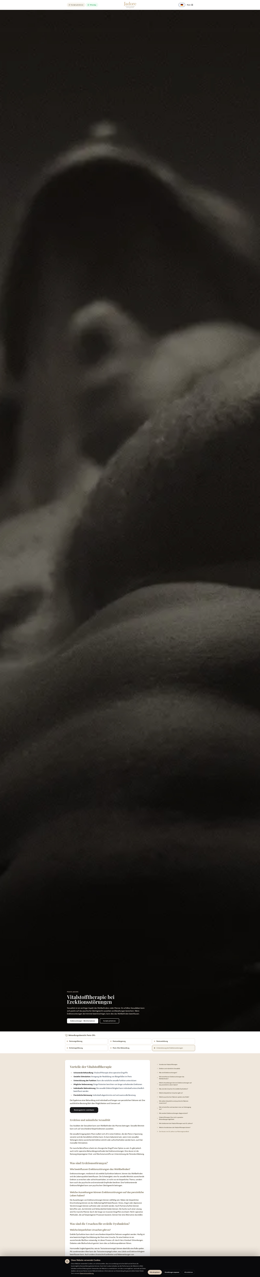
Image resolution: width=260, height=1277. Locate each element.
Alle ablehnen (188, 1272)
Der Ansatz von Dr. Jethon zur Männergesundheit (174, 1131)
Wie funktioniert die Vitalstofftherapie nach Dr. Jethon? (176, 1123)
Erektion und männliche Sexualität (90, 1120)
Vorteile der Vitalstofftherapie (91, 1067)
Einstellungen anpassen (172, 1272)
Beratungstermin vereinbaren (84, 1110)
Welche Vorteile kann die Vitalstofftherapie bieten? (174, 1127)
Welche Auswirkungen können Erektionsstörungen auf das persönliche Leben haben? (107, 1194)
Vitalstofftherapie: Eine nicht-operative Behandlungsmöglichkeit (171, 1118)
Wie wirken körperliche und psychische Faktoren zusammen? (173, 1102)
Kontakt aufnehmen (109, 1021)
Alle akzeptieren (155, 1272)
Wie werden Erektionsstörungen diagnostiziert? (173, 1113)
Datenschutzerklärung (87, 1273)
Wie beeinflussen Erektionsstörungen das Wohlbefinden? (100, 1169)
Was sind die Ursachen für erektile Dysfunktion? (100, 1223)
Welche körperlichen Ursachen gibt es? (90, 1229)
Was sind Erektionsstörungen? (89, 1163)
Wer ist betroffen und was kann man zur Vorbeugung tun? (175, 1108)
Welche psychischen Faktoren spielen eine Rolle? (174, 1097)
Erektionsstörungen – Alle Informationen (82, 1021)
